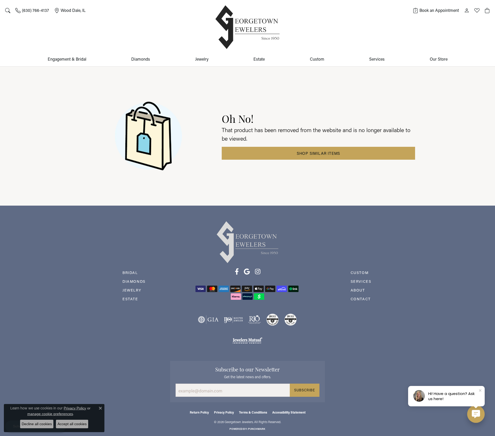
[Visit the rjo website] (254, 319)
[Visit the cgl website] (290, 319)
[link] (32, 10)
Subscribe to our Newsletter (247, 369)
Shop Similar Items (318, 153)
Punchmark (256, 429)
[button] (7, 10)
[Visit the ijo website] (233, 319)
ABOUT (358, 290)
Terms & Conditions (253, 412)
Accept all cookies (72, 424)
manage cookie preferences (50, 414)
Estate (259, 59)
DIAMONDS (134, 281)
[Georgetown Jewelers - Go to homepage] (247, 242)
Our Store (439, 59)
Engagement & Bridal (67, 59)
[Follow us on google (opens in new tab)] (247, 272)
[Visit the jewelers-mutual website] (247, 340)
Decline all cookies (37, 424)
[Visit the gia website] (208, 319)
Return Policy (199, 412)
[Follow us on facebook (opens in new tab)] (237, 272)
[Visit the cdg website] (272, 319)
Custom (317, 59)
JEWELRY (131, 290)
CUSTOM (360, 272)
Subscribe (304, 390)
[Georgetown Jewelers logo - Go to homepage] (247, 27)
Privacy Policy (224, 412)
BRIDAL (130, 272)
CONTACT (361, 298)
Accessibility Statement (289, 412)
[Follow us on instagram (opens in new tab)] (257, 272)
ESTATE (130, 298)
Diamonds (140, 59)
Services (377, 59)
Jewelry (202, 59)
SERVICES (361, 281)
